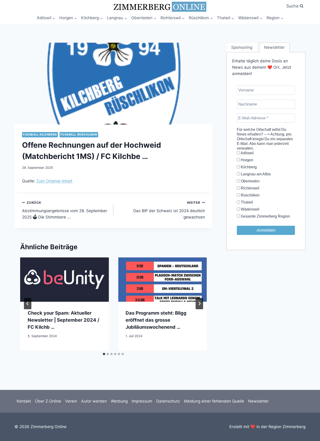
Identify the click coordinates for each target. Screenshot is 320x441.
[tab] (104, 354)
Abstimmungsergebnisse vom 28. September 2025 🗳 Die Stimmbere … (64, 210)
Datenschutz (168, 401)
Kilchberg (248, 167)
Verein (71, 401)
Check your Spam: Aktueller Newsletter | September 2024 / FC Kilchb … (63, 320)
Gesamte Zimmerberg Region (265, 216)
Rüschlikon (250, 195)
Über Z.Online (48, 401)
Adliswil (247, 153)
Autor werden (94, 401)
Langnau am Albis (255, 174)
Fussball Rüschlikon (78, 134)
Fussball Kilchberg (40, 134)
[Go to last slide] (27, 303)
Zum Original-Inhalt (54, 181)
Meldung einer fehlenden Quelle (214, 401)
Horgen (246, 160)
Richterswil (249, 188)
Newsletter (258, 401)
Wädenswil (249, 209)
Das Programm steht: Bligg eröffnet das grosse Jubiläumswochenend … (156, 320)
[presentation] (64, 279)
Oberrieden (250, 181)
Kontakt (24, 401)
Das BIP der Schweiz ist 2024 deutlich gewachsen (169, 210)
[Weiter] (199, 303)
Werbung (119, 401)
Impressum (142, 401)
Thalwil (246, 202)
